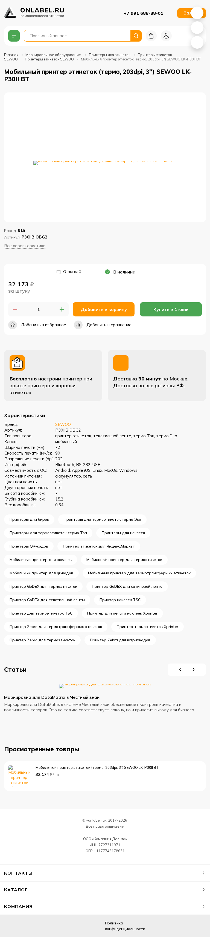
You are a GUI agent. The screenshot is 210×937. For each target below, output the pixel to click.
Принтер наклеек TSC (120, 599)
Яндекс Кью (10, 926)
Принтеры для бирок (29, 519)
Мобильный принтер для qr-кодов (41, 573)
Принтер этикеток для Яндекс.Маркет (99, 546)
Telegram (197, 42)
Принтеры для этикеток (109, 55)
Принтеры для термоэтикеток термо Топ (48, 532)
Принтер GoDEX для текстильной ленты (47, 599)
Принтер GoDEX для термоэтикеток (43, 586)
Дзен (24, 926)
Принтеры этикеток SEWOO (49, 59)
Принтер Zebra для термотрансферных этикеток (56, 626)
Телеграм (38, 926)
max (51, 926)
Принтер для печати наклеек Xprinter (122, 613)
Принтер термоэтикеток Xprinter (147, 626)
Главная (11, 55)
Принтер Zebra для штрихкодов (120, 640)
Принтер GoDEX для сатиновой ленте (127, 586)
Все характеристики (24, 245)
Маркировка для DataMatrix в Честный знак (52, 697)
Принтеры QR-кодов (29, 546)
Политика (125, 926)
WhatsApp (197, 13)
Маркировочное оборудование (53, 55)
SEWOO (63, 424)
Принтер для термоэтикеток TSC (41, 613)
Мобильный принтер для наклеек (41, 559)
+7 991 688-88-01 (143, 13)
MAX (197, 27)
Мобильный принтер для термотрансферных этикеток (139, 573)
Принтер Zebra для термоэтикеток (42, 640)
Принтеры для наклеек (123, 532)
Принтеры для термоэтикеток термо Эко (102, 519)
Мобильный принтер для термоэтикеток (124, 559)
